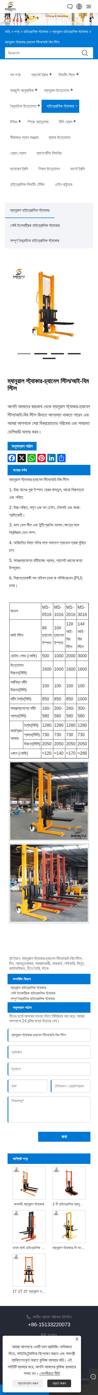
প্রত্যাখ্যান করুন (28, 1383)
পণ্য (16, 32)
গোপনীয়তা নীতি (49, 1373)
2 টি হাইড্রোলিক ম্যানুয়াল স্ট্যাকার (70, 1204)
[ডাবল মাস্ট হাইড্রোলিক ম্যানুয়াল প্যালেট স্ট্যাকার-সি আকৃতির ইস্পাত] (29, 1226)
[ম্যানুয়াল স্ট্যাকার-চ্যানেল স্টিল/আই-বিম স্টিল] (49, 305)
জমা (64, 1136)
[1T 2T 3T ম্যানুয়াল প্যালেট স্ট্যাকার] (29, 1269)
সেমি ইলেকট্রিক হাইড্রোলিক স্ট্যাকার (35, 225)
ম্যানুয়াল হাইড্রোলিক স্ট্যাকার (70, 32)
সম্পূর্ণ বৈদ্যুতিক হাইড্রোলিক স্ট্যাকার (34, 240)
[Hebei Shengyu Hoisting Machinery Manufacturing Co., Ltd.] (10, 10)
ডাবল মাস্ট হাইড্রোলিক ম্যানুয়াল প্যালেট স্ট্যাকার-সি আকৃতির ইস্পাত (30, 1248)
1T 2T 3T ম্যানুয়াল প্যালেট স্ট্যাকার (30, 1291)
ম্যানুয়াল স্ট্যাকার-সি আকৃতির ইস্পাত (70, 1248)
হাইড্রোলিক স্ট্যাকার (36, 32)
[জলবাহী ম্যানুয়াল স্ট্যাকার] (29, 1182)
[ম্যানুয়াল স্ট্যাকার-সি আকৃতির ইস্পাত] (69, 1226)
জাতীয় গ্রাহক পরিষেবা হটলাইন (52, 1317)
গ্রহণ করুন (59, 1383)
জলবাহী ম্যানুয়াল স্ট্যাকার (29, 1204)
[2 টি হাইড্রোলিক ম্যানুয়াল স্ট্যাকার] (69, 1182)
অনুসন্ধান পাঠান (22, 446)
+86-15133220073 (49, 1324)
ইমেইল (52, 1335)
